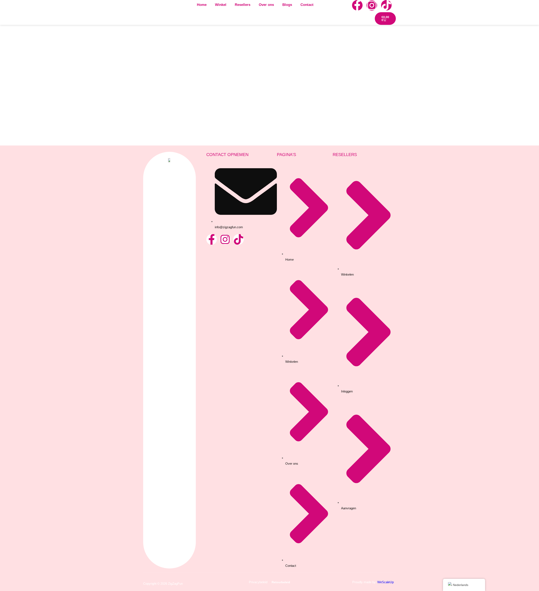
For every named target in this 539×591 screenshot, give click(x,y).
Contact (307, 5)
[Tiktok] (386, 5)
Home (202, 5)
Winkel (220, 5)
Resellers (242, 5)
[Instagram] (372, 5)
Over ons (266, 5)
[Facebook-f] (357, 5)
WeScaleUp (385, 582)
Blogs (287, 5)
